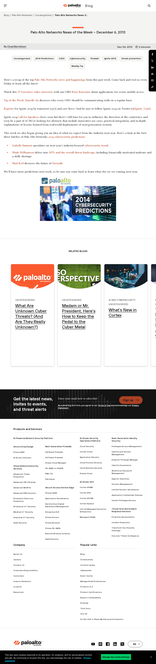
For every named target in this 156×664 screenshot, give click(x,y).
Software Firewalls (54, 457)
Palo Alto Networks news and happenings (60, 80)
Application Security (89, 457)
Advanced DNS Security (24, 493)
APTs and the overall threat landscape (72, 152)
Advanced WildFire (22, 487)
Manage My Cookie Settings (116, 657)
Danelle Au (32, 100)
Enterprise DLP (52, 512)
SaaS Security (20, 523)
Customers (18, 576)
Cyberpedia (85, 570)
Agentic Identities (120, 479)
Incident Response (121, 522)
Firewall (94, 58)
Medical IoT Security (23, 512)
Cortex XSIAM (86, 487)
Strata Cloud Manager (55, 463)
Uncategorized (43, 15)
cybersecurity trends (96, 145)
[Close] (151, 657)
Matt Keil (18, 163)
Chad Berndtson (16, 46)
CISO (61, 58)
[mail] (152, 80)
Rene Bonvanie (81, 92)
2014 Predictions (44, 58)
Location (17, 586)
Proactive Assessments (123, 517)
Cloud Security (87, 446)
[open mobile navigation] (5, 5)
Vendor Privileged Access (124, 500)
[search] (149, 5)
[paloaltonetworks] (72, 6)
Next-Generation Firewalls (58, 446)
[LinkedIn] (152, 67)
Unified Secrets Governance (125, 489)
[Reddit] (152, 74)
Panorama (50, 479)
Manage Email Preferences (93, 581)
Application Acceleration (57, 498)
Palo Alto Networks (22, 15)
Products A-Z (86, 586)
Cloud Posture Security (91, 462)
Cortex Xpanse (87, 503)
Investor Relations (22, 581)
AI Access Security (22, 457)
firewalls (57, 163)
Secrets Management (122, 484)
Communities (86, 559)
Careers (17, 559)
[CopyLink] (152, 87)
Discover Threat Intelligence (125, 536)
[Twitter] (152, 61)
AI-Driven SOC (87, 482)
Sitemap (84, 603)
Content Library (87, 565)
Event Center (86, 576)
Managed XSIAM (87, 517)
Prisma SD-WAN (52, 528)
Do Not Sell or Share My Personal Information (101, 619)
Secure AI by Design (23, 447)
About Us (17, 554)
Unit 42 (83, 614)
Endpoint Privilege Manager (125, 460)
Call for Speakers (28, 117)
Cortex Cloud (86, 452)
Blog (6, 15)
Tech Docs (85, 608)
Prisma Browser (52, 523)
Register (9, 108)
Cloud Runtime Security (91, 468)
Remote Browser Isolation (57, 533)
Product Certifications (91, 592)
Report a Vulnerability (90, 597)
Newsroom (18, 592)
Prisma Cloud (86, 473)
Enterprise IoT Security (24, 506)
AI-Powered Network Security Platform (33, 438)
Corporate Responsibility (25, 570)
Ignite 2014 (110, 58)
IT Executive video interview (35, 92)
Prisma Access (52, 517)
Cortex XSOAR (87, 498)
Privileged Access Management (127, 446)
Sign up (128, 400)
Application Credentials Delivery (127, 495)
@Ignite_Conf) (141, 108)
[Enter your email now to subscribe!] (86, 400)
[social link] (93, 644)
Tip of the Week (14, 100)
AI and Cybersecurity (122, 299)
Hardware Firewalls (54, 452)
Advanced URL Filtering (24, 482)
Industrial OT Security (23, 517)
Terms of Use (104, 405)
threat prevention (131, 58)
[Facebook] (152, 54)
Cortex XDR (85, 493)
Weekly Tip (77, 66)
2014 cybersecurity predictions (66, 137)
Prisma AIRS (19, 452)
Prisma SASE (51, 493)
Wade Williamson (23, 152)
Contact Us (18, 565)
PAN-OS (49, 473)
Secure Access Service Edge (59, 487)
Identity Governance (121, 465)
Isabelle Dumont (22, 145)
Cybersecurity (77, 58)
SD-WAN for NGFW (54, 468)
